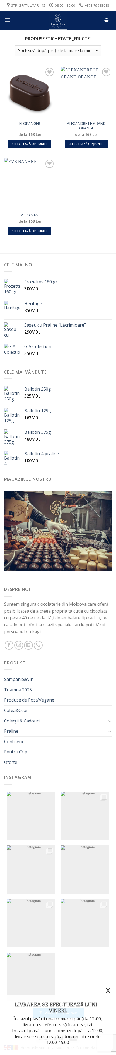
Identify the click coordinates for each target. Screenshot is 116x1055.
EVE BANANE (29, 215)
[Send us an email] (28, 645)
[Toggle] (110, 721)
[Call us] (38, 645)
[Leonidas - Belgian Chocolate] (58, 20)
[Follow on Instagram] (18, 645)
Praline (11, 731)
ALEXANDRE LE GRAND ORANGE (86, 126)
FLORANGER (29, 123)
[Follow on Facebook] (9, 645)
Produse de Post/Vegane (29, 700)
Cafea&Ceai (15, 710)
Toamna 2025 (18, 690)
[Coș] (107, 20)
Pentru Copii (16, 752)
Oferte (10, 762)
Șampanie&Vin (18, 679)
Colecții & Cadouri (22, 721)
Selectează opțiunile (30, 144)
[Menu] (7, 20)
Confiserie (14, 742)
